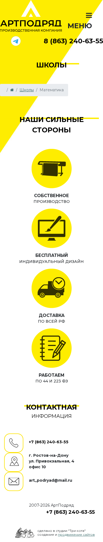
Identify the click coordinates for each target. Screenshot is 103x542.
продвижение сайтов (76, 534)
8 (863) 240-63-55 (73, 41)
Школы (27, 89)
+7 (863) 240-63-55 (48, 441)
